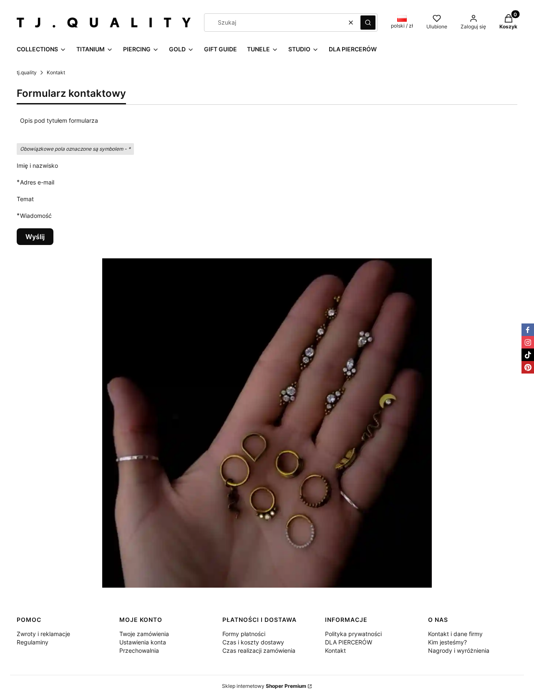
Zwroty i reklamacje (43, 633)
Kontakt (335, 650)
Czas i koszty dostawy (253, 642)
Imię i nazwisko (37, 165)
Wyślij (35, 236)
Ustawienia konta (142, 642)
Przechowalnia (139, 650)
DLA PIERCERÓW (348, 642)
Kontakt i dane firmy (455, 633)
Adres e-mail (37, 182)
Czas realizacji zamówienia (258, 650)
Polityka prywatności (353, 633)
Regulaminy (32, 642)
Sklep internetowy (264, 686)
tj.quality (27, 72)
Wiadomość (36, 215)
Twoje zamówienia (144, 633)
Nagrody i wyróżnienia (458, 650)
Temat (25, 198)
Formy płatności (243, 633)
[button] (367, 22)
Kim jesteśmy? (447, 642)
